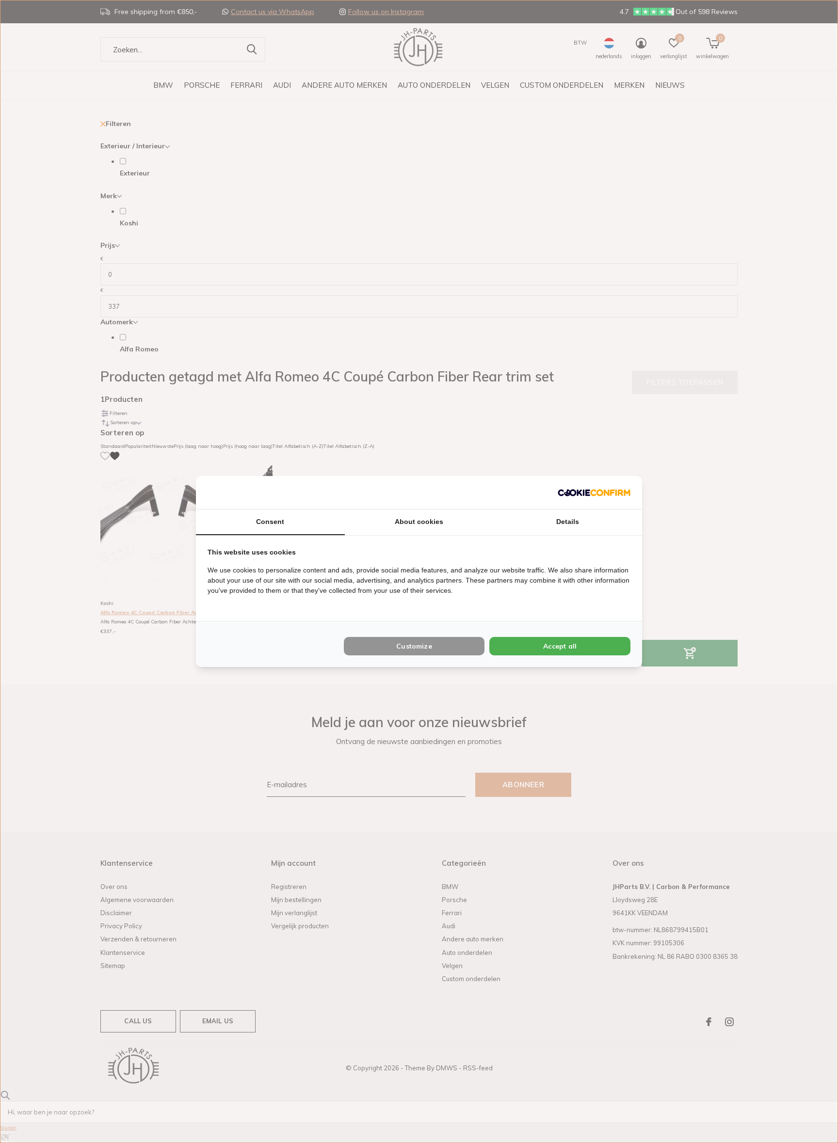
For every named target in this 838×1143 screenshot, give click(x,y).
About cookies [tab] (419, 521)
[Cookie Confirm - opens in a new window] (594, 492)
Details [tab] (567, 521)
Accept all (560, 646)
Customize (414, 646)
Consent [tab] (270, 521)
